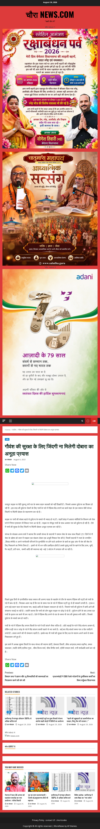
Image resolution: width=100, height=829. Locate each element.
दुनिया (32, 789)
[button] (3, 421)
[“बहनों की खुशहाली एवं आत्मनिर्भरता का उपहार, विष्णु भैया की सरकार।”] (81, 706)
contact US (50, 820)
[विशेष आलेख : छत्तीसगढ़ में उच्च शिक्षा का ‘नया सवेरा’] (84, 782)
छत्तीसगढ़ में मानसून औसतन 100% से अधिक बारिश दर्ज (18, 720)
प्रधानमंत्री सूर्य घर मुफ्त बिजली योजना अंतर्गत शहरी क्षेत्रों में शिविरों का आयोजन (50, 720)
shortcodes (61, 820)
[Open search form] (82, 420)
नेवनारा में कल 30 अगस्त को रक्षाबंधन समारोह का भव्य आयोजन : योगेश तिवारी (15, 797)
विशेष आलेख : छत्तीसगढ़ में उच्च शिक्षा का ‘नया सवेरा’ (83, 796)
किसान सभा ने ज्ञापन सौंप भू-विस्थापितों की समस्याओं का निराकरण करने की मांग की (26, 676)
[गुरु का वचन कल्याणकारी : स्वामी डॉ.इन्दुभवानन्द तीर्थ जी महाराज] (38, 782)
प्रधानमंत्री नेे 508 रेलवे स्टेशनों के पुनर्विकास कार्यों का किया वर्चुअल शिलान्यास (74, 676)
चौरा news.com (50, 14)
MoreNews (59, 826)
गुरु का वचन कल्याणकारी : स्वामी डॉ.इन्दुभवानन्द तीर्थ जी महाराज (38, 797)
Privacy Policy (38, 820)
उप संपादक (8, 459)
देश (8, 789)
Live (94, 421)
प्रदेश (7, 439)
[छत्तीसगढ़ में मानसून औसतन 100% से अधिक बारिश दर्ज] (19, 706)
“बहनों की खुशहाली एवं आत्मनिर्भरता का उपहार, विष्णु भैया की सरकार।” (80, 720)
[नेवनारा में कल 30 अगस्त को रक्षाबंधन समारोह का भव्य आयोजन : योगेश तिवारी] (15, 782)
